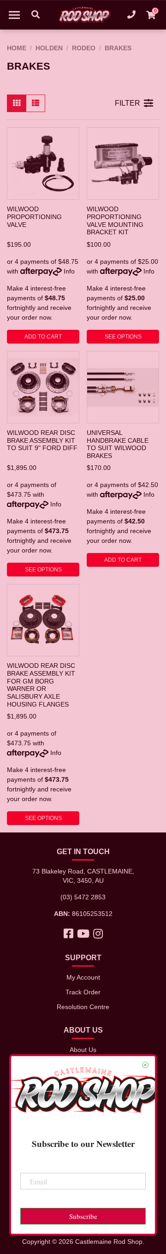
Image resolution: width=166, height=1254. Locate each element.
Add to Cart (43, 336)
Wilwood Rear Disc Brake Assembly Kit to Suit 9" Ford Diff (42, 440)
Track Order (83, 992)
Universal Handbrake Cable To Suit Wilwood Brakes (117, 444)
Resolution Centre (83, 1006)
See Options (123, 336)
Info (69, 271)
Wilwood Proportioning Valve (34, 216)
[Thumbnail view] (16, 103)
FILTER (127, 103)
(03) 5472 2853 (83, 897)
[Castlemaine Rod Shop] (83, 14)
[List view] (35, 103)
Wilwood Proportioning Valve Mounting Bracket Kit (115, 220)
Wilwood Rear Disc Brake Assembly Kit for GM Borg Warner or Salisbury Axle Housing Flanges (41, 684)
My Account (83, 977)
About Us (83, 1049)
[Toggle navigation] (14, 15)
